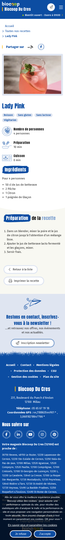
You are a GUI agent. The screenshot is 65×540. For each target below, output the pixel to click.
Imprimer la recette (26, 280)
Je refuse (20, 533)
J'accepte (45, 533)
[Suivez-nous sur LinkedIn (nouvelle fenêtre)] (18, 434)
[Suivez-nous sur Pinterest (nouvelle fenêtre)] (54, 434)
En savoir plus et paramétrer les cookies (32, 525)
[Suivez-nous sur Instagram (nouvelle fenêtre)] (42, 434)
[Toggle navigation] (61, 8)
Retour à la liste (23, 269)
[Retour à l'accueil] (10, 4)
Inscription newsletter (35, 343)
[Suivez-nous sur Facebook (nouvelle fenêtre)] (6, 434)
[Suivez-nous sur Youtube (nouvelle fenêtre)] (30, 434)
